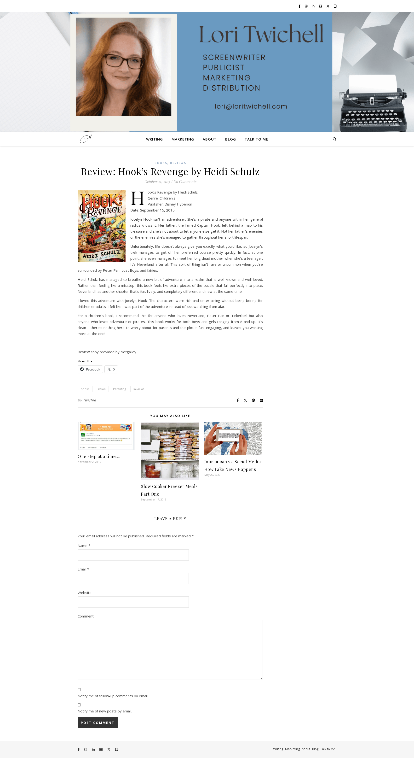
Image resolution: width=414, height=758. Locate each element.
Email (83, 569)
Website (85, 592)
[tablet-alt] (335, 6)
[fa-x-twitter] (328, 6)
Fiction (101, 389)
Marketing (183, 139)
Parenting (119, 389)
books (85, 389)
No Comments (184, 181)
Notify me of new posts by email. (105, 711)
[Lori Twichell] (207, 72)
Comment (86, 616)
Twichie (89, 400)
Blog (230, 139)
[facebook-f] (300, 6)
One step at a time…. (99, 456)
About (210, 139)
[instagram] (306, 6)
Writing (154, 139)
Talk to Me (256, 139)
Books (161, 163)
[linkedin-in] (313, 6)
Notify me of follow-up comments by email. (113, 695)
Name (84, 545)
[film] (321, 6)
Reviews (178, 163)
